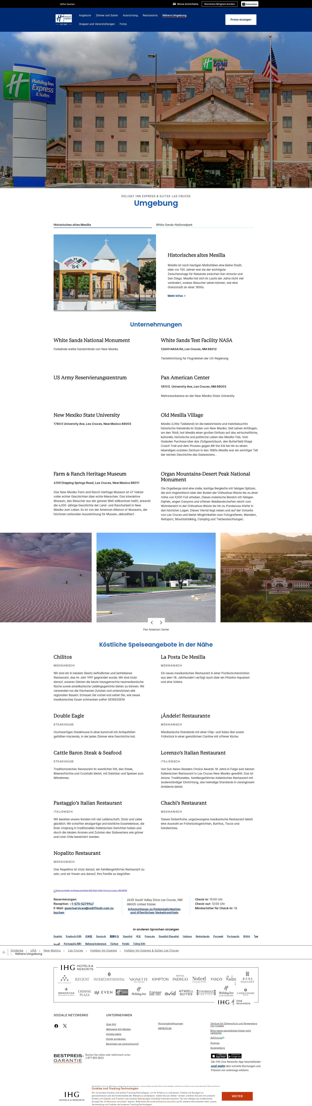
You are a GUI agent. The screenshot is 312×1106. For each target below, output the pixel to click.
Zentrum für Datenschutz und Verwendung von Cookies (233, 1024)
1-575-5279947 (83, 903)
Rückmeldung (217, 1048)
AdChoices (216, 1037)
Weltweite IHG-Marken (118, 1029)
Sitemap (215, 1043)
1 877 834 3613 (94, 1057)
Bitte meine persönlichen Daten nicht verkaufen (230, 1031)
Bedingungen (144, 1098)
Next (160, 622)
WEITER (237, 1096)
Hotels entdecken (116, 1039)
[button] (249, 3)
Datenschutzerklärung (168, 1101)
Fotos (123, 24)
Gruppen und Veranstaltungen (97, 24)
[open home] (5, 952)
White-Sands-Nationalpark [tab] (174, 224)
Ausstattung (130, 15)
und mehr (218, 1066)
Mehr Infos (175, 295)
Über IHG (111, 1024)
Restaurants (150, 15)
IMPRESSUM (164, 1028)
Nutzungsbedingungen (170, 1023)
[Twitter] (65, 1026)
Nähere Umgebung (174, 15)
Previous (152, 622)
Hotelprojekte (113, 1034)
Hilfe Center (67, 4)
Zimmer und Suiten (107, 15)
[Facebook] (56, 1026)
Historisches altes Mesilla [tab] (72, 224)
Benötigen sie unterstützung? (122, 1043)
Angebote (85, 15)
